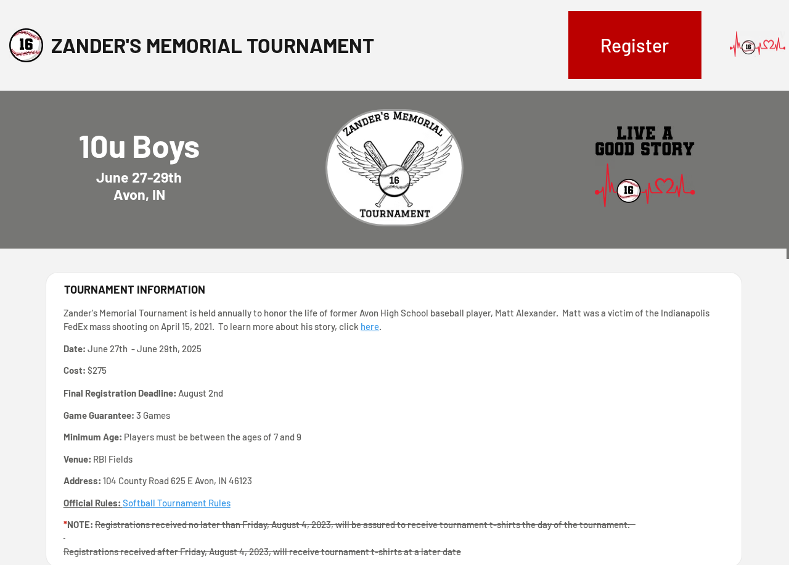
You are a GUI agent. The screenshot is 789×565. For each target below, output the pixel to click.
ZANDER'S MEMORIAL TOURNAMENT (212, 45)
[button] (635, 45)
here (370, 326)
